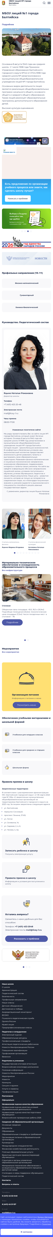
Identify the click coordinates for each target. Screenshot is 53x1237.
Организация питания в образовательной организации (21, 1138)
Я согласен (26, 1232)
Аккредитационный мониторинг (17, 1012)
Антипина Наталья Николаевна (36, 548)
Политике (46, 1224)
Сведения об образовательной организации (23, 1122)
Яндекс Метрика (45, 1217)
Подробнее (8, 24)
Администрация (9, 990)
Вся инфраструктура (12, 570)
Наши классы (8, 1003)
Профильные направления (14, 1000)
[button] (44, 2)
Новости (6, 1079)
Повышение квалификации (14, 1050)
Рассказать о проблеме (26, 939)
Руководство (8, 1143)
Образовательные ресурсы (14, 1038)
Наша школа (8, 984)
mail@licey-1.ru (8, 1213)
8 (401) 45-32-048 (9, 1196)
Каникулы (6, 1082)
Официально (8, 1100)
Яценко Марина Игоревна (13, 547)
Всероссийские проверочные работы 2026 (21, 1118)
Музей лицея (8, 1024)
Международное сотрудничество (17, 1146)
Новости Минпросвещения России (18, 1047)
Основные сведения (11, 1125)
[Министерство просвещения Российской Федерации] (25, 955)
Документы (7, 1128)
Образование (8, 1131)
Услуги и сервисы (10, 1089)
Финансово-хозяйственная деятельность (20, 1149)
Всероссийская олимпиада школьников (20, 1067)
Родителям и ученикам (13, 1061)
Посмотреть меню (26, 705)
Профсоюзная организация (14, 1053)
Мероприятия (8, 1076)
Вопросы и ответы (10, 1184)
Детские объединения (12, 1006)
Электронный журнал (12, 1035)
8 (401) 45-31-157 (9, 1204)
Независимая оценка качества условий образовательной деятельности (20, 1108)
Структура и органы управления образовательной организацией (17, 1161)
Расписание (7, 1096)
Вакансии (6, 1057)
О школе (6, 987)
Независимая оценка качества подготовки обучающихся (21, 1113)
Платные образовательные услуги (17, 1152)
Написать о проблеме (18, 199)
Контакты (6, 1180)
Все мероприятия (10, 652)
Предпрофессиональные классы (17, 1027)
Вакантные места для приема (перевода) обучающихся (20, 1156)
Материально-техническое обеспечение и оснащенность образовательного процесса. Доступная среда (22, 1167)
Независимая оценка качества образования (22, 1104)
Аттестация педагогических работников (20, 1044)
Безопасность (8, 996)
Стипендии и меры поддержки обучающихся (22, 1173)
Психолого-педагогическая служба (18, 1018)
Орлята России (9, 1021)
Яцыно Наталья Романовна (18, 393)
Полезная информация (12, 1070)
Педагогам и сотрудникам (14, 1032)
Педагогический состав (13, 993)
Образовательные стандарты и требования (22, 1134)
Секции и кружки (10, 1085)
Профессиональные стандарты (16, 1041)
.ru (40, 930)
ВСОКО (5, 1015)
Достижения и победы (12, 1009)
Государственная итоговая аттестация (19, 1064)
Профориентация (10, 1092)
